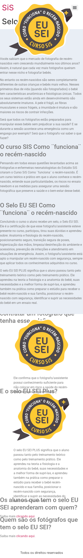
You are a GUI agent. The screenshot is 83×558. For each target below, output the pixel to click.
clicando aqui (25, 536)
